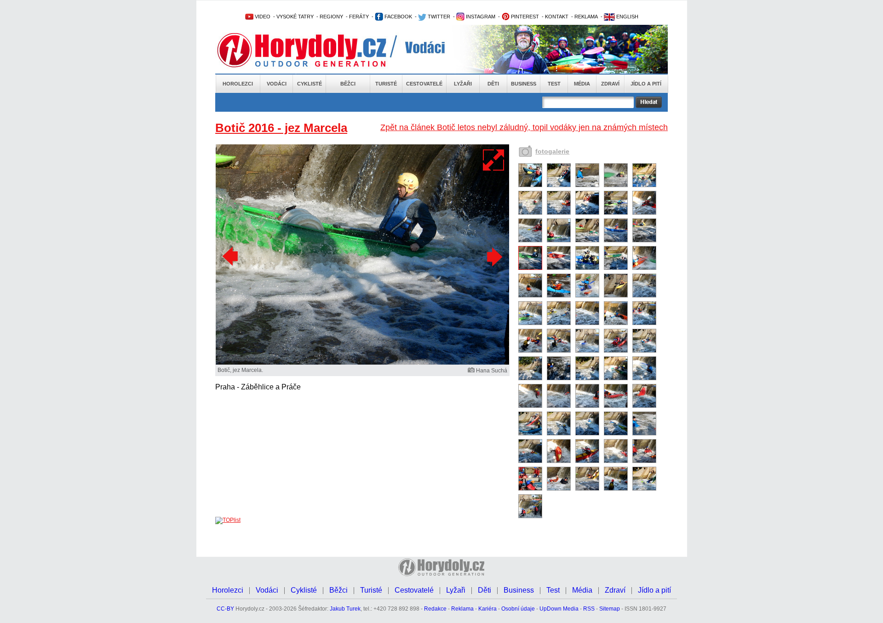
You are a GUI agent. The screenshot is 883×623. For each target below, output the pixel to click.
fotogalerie (552, 151)
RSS (589, 609)
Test (554, 83)
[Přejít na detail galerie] (362, 363)
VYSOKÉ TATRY (295, 16)
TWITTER (438, 16)
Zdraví (610, 83)
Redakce (435, 609)
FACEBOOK (397, 16)
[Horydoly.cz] (312, 50)
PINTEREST (524, 16)
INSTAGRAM (479, 16)
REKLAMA (586, 16)
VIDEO (261, 16)
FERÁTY (359, 16)
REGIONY (331, 16)
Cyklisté (309, 83)
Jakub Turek (345, 609)
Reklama (462, 609)
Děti (493, 83)
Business (523, 83)
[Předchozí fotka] (231, 256)
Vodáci (277, 83)
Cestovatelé (424, 83)
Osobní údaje (518, 609)
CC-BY (225, 609)
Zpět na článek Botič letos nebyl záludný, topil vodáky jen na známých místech (524, 127)
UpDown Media (559, 609)
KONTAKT (556, 16)
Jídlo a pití (646, 83)
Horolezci (238, 83)
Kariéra (487, 609)
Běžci (347, 83)
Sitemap (609, 609)
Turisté (386, 83)
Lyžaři (463, 83)
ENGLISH (626, 16)
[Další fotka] (493, 256)
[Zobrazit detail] (530, 185)
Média (582, 83)
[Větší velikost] (494, 160)
